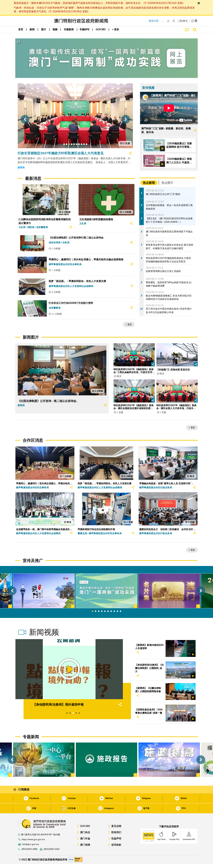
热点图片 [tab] (167, 182)
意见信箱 (116, 826)
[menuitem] (32, 29)
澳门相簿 (85, 844)
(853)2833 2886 (29, 849)
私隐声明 (116, 838)
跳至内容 (154, 20)
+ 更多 (129, 324)
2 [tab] (95, 611)
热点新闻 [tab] (149, 182)
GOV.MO (85, 826)
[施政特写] (169, 759)
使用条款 (116, 844)
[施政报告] (106, 759)
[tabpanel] (106, 590)
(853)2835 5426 (52, 849)
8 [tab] (114, 611)
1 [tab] (92, 611)
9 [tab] (117, 611)
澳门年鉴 (85, 838)
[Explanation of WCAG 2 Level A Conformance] (75, 859)
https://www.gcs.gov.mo (33, 839)
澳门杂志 (85, 832)
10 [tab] (120, 611)
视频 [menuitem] (55, 29)
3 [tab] (98, 611)
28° (185, 21)
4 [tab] (101, 611)
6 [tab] (108, 611)
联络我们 (116, 832)
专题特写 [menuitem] (85, 29)
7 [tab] (111, 611)
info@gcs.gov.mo (30, 844)
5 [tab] (104, 611)
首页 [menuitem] (20, 29)
